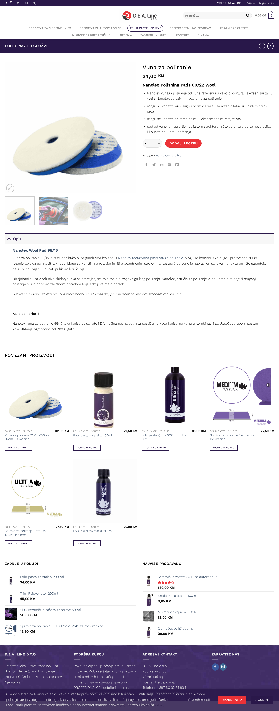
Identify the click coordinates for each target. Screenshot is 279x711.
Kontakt (182, 35)
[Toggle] (9, 238)
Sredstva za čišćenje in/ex (50, 28)
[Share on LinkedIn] (177, 164)
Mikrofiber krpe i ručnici (92, 35)
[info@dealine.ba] (27, 3)
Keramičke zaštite (234, 28)
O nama (203, 35)
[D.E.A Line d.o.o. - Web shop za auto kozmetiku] (139, 15)
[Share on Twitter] (154, 164)
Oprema (126, 35)
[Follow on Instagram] (11, 3)
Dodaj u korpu (184, 143)
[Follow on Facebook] (7, 3)
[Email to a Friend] (161, 164)
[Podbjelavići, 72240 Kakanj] (18, 3)
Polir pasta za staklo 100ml (92, 435)
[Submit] (247, 15)
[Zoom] (10, 188)
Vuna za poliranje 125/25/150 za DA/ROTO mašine (27, 437)
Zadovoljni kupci (153, 35)
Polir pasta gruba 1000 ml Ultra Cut (164, 437)
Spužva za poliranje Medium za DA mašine (232, 437)
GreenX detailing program (190, 28)
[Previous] (12, 127)
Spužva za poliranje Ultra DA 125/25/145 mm (25, 533)
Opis (17, 239)
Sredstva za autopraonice (100, 28)
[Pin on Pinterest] (169, 164)
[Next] (128, 127)
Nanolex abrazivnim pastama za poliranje (150, 258)
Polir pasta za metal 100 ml (92, 531)
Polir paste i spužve (145, 28)
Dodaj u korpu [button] (18, 447)
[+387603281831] (35, 3)
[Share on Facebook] (146, 164)
